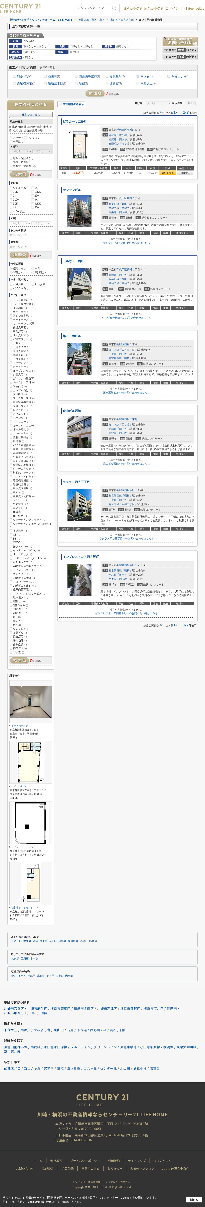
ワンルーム (19, 187)
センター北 (108, 1068)
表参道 (60, 975)
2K (14, 195)
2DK (36, 195)
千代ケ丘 (10, 1029)
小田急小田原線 (55, 1046)
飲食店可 (20, 636)
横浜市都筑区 (130, 1008)
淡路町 (54, 76)
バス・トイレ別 (24, 476)
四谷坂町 (129, 490)
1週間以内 (40, 272)
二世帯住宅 (21, 358)
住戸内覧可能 (22, 589)
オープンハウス (24, 370)
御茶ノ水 (24, 76)
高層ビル (20, 632)
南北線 (113, 432)
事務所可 (20, 331)
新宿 (83, 83)
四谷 (127, 344)
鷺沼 (60, 1068)
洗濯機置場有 (22, 453)
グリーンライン (105, 1046)
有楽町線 (114, 143)
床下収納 (20, 515)
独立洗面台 (21, 504)
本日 (37, 268)
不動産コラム (90, 1168)
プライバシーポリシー (85, 1161)
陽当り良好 (21, 311)
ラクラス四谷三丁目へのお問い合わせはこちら (126, 538)
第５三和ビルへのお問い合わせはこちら (126, 392)
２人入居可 (21, 335)
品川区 (53, 941)
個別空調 (20, 644)
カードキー (21, 366)
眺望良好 (20, 354)
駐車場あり (21, 597)
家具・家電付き (24, 448)
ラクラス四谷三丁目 (76, 482)
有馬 (70, 1029)
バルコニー (21, 421)
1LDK (37, 191)
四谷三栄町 (130, 419)
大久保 (15, 958)
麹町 (129, 198)
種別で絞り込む (31, 114)
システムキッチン (25, 468)
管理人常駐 (21, 351)
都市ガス (20, 648)
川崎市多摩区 (84, 1008)
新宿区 (120, 344)
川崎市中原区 (14, 1012)
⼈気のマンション (142, 1168)
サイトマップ (137, 1161)
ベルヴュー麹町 (73, 261)
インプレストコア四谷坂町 (81, 556)
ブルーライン (80, 1046)
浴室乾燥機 (21, 484)
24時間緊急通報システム (29, 566)
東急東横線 (128, 1046)
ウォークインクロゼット (29, 519)
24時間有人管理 (24, 577)
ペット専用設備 (24, 303)
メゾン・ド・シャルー (23, 847)
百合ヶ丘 (90, 1068)
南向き (18, 620)
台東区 (43, 941)
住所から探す (133, 8)
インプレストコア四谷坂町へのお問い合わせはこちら (126, 613)
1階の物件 (20, 605)
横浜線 (168, 1046)
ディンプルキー (24, 569)
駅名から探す (154, 8)
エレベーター (22, 433)
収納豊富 (20, 530)
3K (36, 199)
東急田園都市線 (15, 1046)
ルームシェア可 (24, 382)
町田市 (172, 1008)
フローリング (22, 405)
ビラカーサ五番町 (75, 121)
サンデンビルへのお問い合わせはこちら (126, 242)
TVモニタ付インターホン (29, 558)
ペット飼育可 (22, 300)
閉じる (194, 1199)
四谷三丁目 (180, 76)
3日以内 (17, 272)
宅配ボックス (22, 562)
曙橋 (127, 358)
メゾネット (21, 413)
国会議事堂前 (89, 76)
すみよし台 (42, 1029)
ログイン (172, 8)
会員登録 (68, 1168)
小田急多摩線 (150, 1046)
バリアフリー (22, 339)
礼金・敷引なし (22, 162)
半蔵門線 (114, 208)
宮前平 (49, 1068)
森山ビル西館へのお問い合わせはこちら (126, 463)
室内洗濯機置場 (24, 401)
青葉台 (155, 1068)
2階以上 (19, 601)
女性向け (20, 394)
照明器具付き (22, 437)
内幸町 (69, 975)
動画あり (40, 284)
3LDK (37, 203)
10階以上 (20, 609)
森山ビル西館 (72, 410)
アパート (18, 137)
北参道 (41, 975)
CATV (18, 542)
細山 (123, 1029)
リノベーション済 (25, 323)
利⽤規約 (114, 1161)
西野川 (95, 1029)
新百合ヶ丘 (32, 1068)
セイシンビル (18, 786)
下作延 (82, 1029)
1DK (15, 191)
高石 (113, 1029)
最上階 (18, 617)
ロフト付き (21, 409)
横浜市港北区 (154, 1008)
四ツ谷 (147, 76)
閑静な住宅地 (22, 315)
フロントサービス (25, 581)
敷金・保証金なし (23, 158)
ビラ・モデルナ (19, 725)
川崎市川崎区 (37, 1012)
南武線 (36, 1046)
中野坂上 (148, 83)
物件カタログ (163, 1161)
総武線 (113, 135)
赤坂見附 (117, 76)
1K (36, 187)
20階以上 (20, 613)
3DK (15, 203)
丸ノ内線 (114, 349)
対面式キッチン (24, 472)
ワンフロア (21, 628)
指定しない (19, 268)
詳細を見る (168, 173)
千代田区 (122, 129)
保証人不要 (21, 327)
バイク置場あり (24, 445)
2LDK (16, 199)
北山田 (125, 1068)
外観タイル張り (24, 457)
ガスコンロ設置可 (25, 378)
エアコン (20, 507)
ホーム (37, 1161)
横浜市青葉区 (60, 1008)
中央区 (27, 941)
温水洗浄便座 (22, 488)
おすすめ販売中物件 (175, 1168)
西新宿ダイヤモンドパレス (25, 907)
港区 (35, 941)
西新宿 (116, 83)
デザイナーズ (22, 319)
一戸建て (18, 141)
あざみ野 (73, 1068)
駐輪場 (18, 441)
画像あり (18, 284)
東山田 (59, 1029)
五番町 (131, 129)
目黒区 (62, 941)
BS (16, 538)
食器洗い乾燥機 (24, 464)
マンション (33, 137)
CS (16, 534)
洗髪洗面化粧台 (24, 496)
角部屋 (18, 624)
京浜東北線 (12, 1051)
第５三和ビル (72, 336)
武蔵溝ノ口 (12, 1068)
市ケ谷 (123, 135)
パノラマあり (21, 288)
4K (14, 207)
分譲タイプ (21, 347)
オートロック (22, 554)
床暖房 (18, 511)
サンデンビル (72, 190)
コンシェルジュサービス (29, 593)
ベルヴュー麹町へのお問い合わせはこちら (126, 317)
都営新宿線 (115, 358)
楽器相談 (20, 307)
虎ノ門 (50, 975)
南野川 (26, 1029)
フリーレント (22, 362)
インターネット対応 (26, 550)
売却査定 (48, 1168)
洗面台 (18, 492)
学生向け (20, 386)
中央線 (113, 212)
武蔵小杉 (140, 1068)
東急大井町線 (187, 1046)
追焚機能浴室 (22, 480)
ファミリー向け (24, 398)
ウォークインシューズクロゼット (31, 525)
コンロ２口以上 (24, 460)
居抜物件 (20, 640)
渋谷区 (84, 941)
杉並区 (93, 941)
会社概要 (187, 8)
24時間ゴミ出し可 (25, 585)
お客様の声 (114, 1168)
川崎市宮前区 (14, 1008)
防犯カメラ (21, 573)
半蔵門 (126, 208)
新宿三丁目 (57, 83)
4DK (36, 207)
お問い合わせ (25, 1168)
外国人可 (20, 374)
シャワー (20, 500)
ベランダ (20, 417)
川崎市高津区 (107, 1008)
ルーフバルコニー (25, 425)
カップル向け (22, 390)
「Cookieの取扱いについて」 (41, 1202)
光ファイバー (22, 546)
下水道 (18, 652)
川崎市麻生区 (37, 1008)
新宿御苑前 (26, 83)
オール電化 (21, 429)
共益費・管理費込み (24, 166)
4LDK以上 (19, 211)
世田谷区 (73, 941)
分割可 (18, 343)
